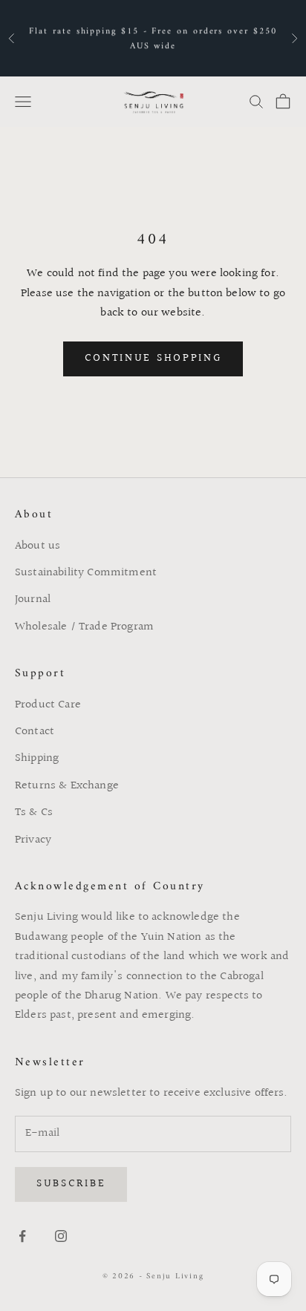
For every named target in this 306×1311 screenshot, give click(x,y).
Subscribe (70, 1183)
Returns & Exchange (67, 786)
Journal (33, 599)
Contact (34, 731)
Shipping (37, 758)
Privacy (33, 840)
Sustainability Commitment (86, 572)
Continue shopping (153, 358)
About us (37, 546)
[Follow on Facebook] (22, 1236)
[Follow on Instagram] (60, 1236)
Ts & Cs (34, 812)
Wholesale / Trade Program (84, 627)
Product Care (48, 705)
